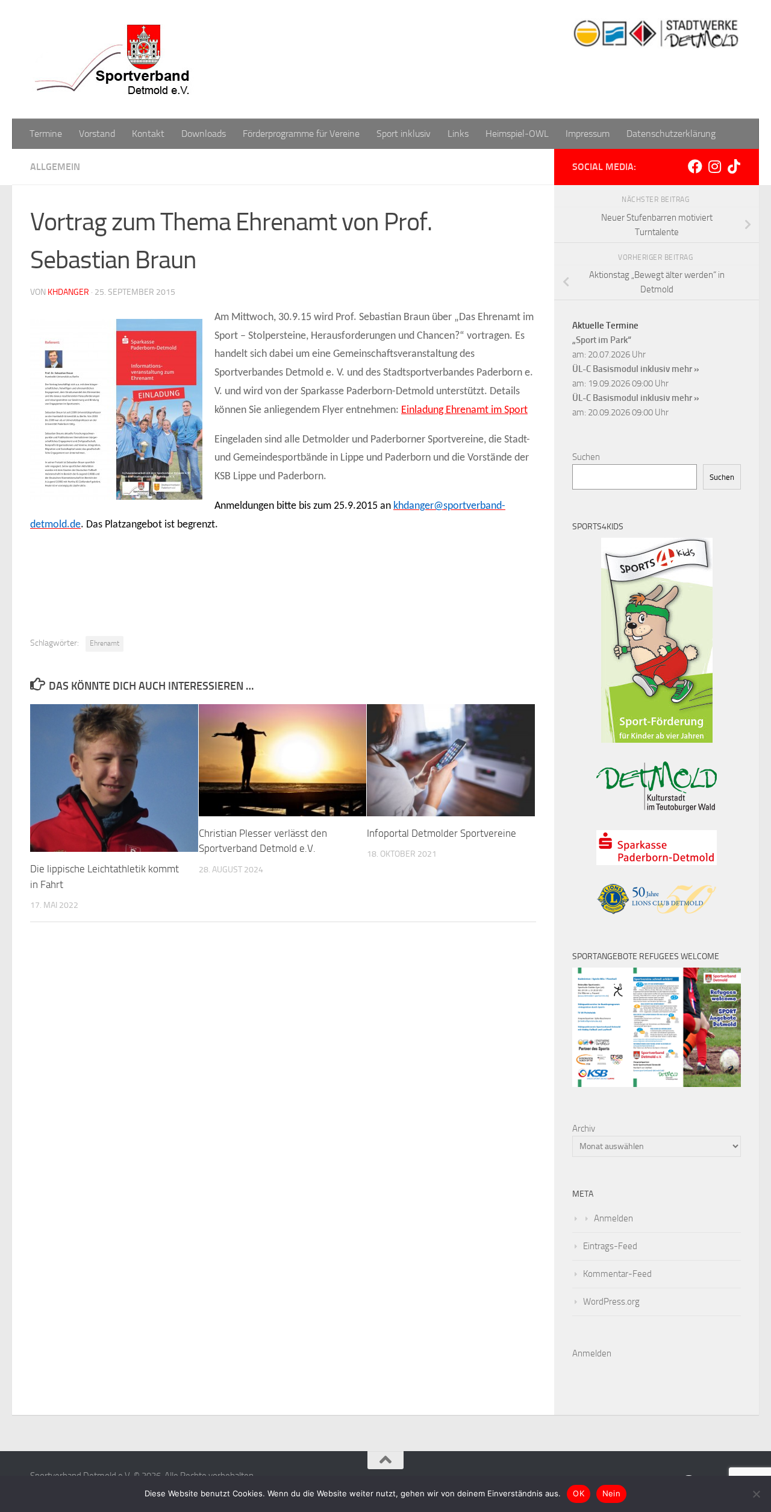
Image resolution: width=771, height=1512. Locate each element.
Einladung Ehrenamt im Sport (464, 410)
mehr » (685, 369)
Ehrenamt (104, 643)
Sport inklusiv (403, 133)
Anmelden (613, 1218)
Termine (46, 133)
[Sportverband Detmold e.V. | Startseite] (114, 59)
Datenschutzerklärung (671, 133)
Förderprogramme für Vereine (301, 133)
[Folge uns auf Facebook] (695, 166)
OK (578, 1493)
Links (458, 133)
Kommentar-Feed (617, 1273)
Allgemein (55, 166)
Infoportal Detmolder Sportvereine (441, 833)
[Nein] (756, 1494)
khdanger (68, 292)
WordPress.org (611, 1301)
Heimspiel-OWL (517, 133)
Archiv (583, 1128)
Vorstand (97, 133)
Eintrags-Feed (610, 1246)
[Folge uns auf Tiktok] (733, 166)
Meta (582, 1194)
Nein (611, 1493)
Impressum (588, 133)
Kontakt (148, 133)
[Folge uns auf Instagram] (714, 166)
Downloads (203, 133)
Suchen (586, 457)
